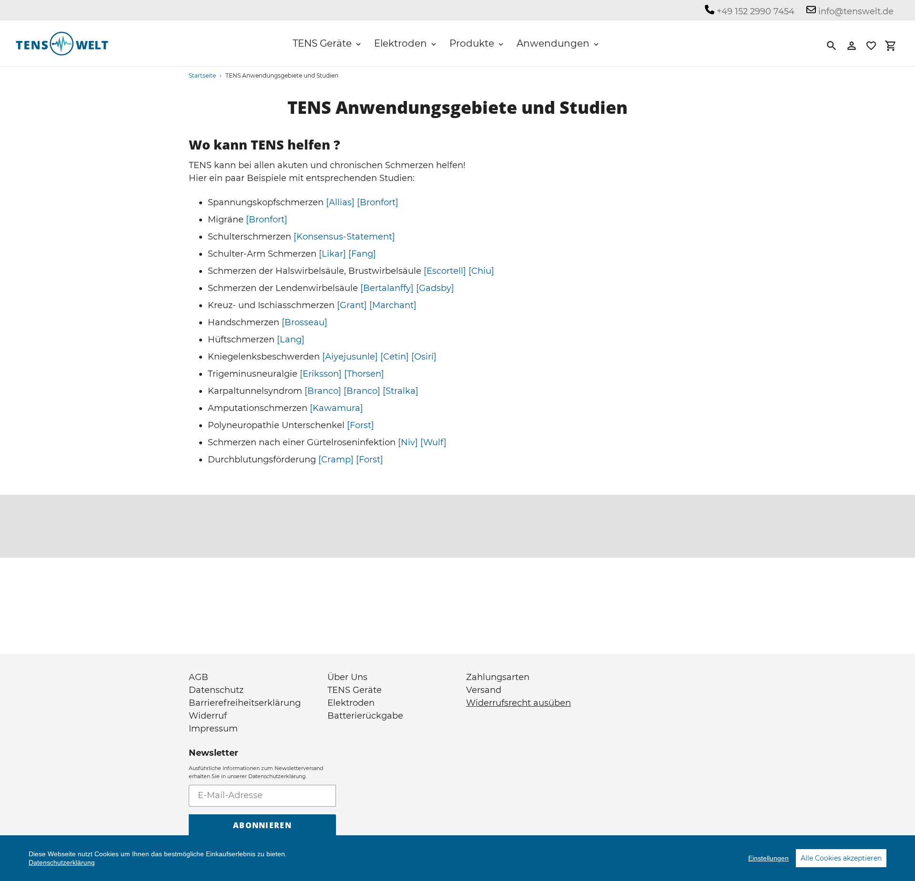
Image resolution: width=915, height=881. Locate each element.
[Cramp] (336, 459)
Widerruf (208, 716)
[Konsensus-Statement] (344, 236)
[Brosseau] (304, 322)
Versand (483, 690)
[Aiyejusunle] (350, 356)
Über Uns (347, 677)
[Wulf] (433, 442)
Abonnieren (262, 825)
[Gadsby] (435, 288)
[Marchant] (393, 305)
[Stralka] (400, 391)
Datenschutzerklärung (62, 862)
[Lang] (291, 339)
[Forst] (360, 425)
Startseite (202, 75)
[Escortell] (445, 271)
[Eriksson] (321, 374)
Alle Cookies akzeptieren (841, 858)
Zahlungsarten (497, 677)
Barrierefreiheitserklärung (245, 703)
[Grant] (352, 305)
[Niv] (408, 442)
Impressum (213, 728)
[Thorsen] (364, 374)
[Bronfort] (377, 202)
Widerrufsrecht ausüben (518, 703)
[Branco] (323, 391)
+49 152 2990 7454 (754, 11)
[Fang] (362, 254)
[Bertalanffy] (387, 288)
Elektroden (351, 703)
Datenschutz (216, 690)
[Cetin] (394, 356)
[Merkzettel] (871, 46)
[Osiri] (424, 356)
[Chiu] (481, 271)
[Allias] (340, 202)
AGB (198, 677)
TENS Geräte (354, 690)
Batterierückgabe (365, 716)
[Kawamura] (336, 408)
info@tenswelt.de (855, 11)
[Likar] (332, 254)
